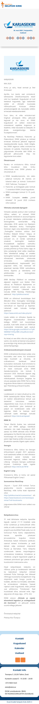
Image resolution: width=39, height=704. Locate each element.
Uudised (23, 33)
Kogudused (19, 643)
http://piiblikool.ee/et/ (20, 294)
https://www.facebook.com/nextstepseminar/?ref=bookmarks (19, 499)
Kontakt (19, 638)
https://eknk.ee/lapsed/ (21, 416)
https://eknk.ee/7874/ (20, 467)
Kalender (19, 648)
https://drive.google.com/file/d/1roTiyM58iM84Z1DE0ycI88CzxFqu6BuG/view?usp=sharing (19, 331)
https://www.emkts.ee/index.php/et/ (18, 313)
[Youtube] (23, 660)
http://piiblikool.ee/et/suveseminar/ (18, 495)
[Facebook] (17, 660)
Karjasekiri (28, 30)
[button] (35, 4)
